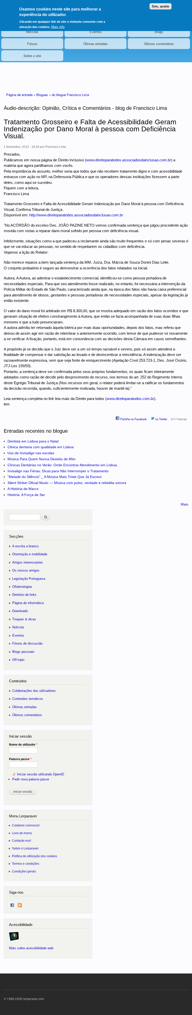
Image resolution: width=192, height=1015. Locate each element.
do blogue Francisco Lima (70, 94)
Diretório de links (24, 595)
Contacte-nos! (21, 840)
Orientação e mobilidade (29, 554)
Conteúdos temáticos (27, 699)
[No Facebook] (12, 904)
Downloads (20, 611)
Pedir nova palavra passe (30, 779)
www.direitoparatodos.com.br (130, 398)
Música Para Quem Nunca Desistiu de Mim (42, 459)
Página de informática (28, 603)
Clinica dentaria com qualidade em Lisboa (41, 447)
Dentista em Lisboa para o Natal (33, 441)
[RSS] (20, 904)
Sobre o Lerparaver (25, 848)
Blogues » (44, 94)
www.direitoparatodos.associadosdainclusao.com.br (128, 160)
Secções (16, 536)
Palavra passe (20, 759)
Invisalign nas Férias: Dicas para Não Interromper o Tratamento (58, 471)
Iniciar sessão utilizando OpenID (40, 774)
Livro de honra (22, 833)
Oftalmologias (22, 587)
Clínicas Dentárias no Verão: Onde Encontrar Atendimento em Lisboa (62, 465)
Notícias (32, 31)
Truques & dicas (24, 619)
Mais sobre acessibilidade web (31, 948)
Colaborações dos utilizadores (34, 691)
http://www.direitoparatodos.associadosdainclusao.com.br (76, 215)
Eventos (96, 31)
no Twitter (160, 419)
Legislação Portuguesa (28, 579)
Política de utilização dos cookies (34, 856)
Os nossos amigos (26, 570)
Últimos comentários (159, 43)
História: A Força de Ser (26, 495)
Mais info (57, 27)
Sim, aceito (160, 6)
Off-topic (18, 660)
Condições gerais (24, 871)
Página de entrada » (21, 94)
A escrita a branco (25, 546)
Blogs (159, 31)
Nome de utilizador (23, 744)
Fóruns (32, 43)
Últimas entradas (95, 43)
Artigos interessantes (27, 562)
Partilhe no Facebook (133, 419)
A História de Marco (23, 489)
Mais (184, 504)
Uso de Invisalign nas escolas (31, 453)
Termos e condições (25, 863)
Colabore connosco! (26, 825)
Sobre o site (32, 55)
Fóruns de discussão (27, 643)
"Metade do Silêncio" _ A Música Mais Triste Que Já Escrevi (55, 477)
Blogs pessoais (23, 652)
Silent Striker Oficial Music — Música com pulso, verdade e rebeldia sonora (67, 483)
